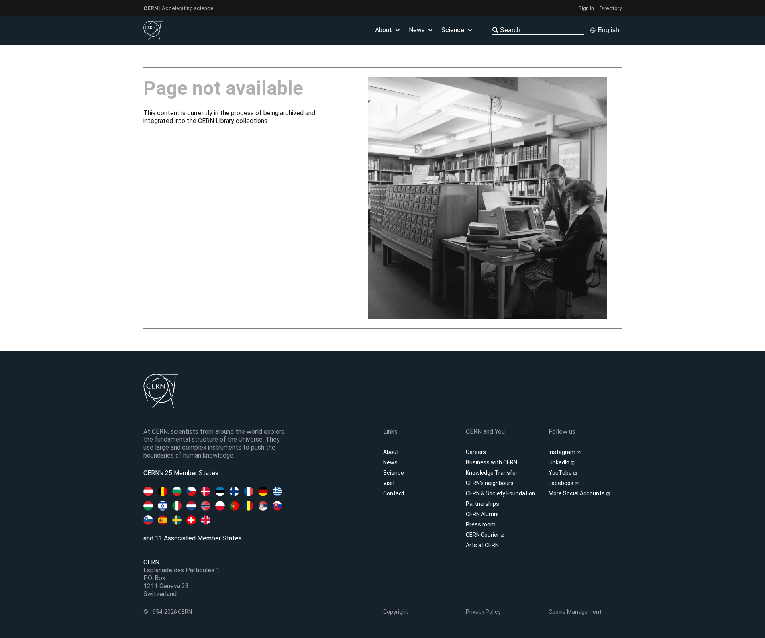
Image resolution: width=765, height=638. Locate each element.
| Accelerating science (178, 8)
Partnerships (482, 504)
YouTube (561, 473)
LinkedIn (560, 462)
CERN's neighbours (490, 483)
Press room (481, 524)
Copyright (395, 612)
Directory (611, 8)
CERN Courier (483, 535)
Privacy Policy (483, 612)
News (390, 462)
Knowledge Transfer (492, 473)
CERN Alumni (482, 514)
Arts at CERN (482, 545)
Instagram (563, 452)
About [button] (383, 30)
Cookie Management (575, 612)
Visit (389, 483)
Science (452, 30)
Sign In (586, 8)
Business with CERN (491, 462)
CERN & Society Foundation (500, 493)
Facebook (562, 483)
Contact (393, 493)
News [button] (417, 30)
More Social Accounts (577, 493)
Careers (476, 452)
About (391, 452)
